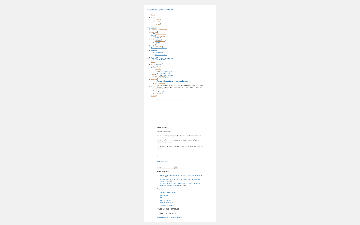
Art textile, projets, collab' (168, 192)
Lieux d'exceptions (166, 200)
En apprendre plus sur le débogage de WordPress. (170, 217)
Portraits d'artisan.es (164, 77)
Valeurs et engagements (167, 205)
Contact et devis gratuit (163, 161)
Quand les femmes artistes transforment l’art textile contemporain (180, 175)
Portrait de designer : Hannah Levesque (174, 81)
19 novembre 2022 (163, 73)
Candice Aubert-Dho (166, 75)
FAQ (161, 197)
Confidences (164, 195)
